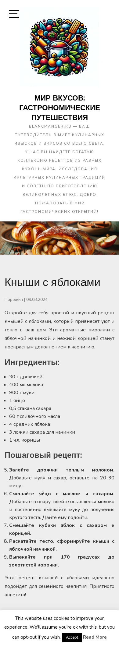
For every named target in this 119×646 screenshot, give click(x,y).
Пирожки (14, 299)
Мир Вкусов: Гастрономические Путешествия (59, 107)
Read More (95, 637)
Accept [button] (72, 637)
